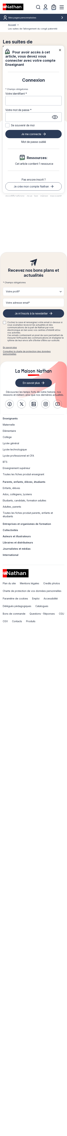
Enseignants (10, 418)
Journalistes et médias (17, 548)
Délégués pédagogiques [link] (17, 606)
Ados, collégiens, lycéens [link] (17, 494)
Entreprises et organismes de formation (27, 523)
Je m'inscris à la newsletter (31, 313)
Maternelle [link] (9, 424)
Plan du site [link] (9, 583)
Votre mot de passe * (18, 110)
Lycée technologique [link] (15, 449)
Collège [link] (7, 437)
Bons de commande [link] (14, 613)
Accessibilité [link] (51, 598)
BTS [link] (5, 461)
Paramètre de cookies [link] (15, 598)
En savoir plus (10, 347)
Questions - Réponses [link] (42, 613)
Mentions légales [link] (29, 583)
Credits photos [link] (51, 583)
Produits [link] (30, 621)
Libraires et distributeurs (18, 542)
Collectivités (10, 530)
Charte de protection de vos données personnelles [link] (32, 590)
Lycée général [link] (11, 443)
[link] (9, 404)
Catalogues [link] (41, 606)
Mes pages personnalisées (22, 17)
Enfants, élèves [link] (11, 488)
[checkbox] (4, 322)
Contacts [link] (17, 621)
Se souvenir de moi (23, 125)
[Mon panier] (54, 6)
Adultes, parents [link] (12, 506)
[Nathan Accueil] (13, 7)
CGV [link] (5, 621)
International (10, 554)
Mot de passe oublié (33, 142)
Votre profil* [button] (13, 291)
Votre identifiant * (16, 93)
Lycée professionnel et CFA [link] (18, 455)
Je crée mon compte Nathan (31, 186)
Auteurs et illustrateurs (17, 536)
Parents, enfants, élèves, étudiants (24, 481)
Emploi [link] (36, 598)
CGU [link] (61, 613)
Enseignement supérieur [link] (16, 468)
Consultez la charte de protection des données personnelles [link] (27, 352)
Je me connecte (31, 134)
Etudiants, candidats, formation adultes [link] (24, 500)
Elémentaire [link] (9, 430)
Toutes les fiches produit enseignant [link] (23, 474)
